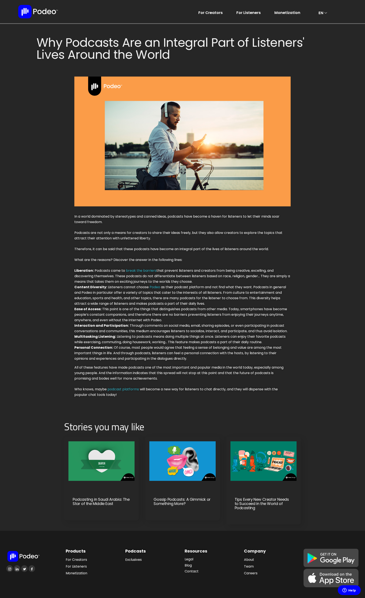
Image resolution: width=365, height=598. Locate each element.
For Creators (210, 12)
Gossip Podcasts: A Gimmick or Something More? (182, 501)
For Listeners (248, 12)
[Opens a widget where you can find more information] (349, 590)
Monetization (287, 12)
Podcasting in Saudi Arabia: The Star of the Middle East (101, 501)
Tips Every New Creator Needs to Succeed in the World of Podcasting (262, 503)
